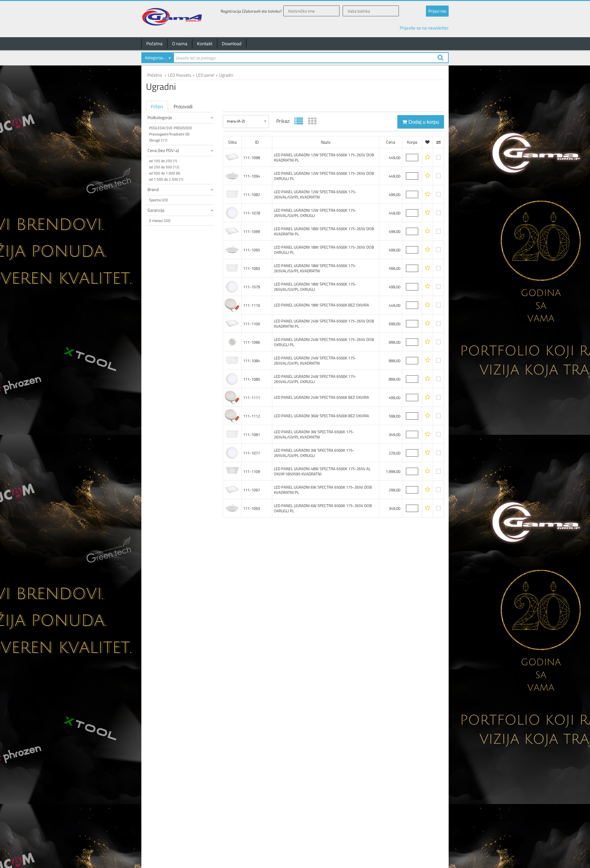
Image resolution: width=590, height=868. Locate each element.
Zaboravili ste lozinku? (263, 11)
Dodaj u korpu (423, 121)
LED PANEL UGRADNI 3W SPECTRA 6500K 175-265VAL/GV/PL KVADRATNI (314, 434)
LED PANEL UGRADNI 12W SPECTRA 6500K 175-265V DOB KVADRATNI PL (324, 157)
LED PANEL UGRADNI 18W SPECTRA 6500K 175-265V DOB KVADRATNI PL (324, 231)
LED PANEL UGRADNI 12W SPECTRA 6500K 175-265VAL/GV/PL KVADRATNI (315, 194)
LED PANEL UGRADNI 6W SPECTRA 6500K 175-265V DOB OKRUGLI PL (323, 508)
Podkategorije (160, 117)
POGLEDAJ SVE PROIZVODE (170, 128)
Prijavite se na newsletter (424, 27)
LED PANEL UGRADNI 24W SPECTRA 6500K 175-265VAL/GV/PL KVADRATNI (315, 360)
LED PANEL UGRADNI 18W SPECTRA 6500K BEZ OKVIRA (321, 305)
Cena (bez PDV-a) (163, 150)
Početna (154, 43)
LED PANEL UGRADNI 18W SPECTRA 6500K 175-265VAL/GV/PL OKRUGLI (315, 286)
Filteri (157, 106)
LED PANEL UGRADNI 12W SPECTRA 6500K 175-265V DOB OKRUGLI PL (324, 176)
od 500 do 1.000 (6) (164, 173)
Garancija (156, 210)
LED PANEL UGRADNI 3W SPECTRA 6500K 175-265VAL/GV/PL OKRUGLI (314, 452)
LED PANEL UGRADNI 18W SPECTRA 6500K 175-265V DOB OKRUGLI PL (324, 249)
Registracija (231, 11)
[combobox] (157, 58)
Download (232, 43)
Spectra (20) (158, 200)
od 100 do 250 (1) (163, 161)
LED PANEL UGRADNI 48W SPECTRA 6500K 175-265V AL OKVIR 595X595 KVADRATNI (322, 471)
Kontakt (204, 43)
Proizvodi (183, 106)
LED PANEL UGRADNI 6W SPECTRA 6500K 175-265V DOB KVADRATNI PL (323, 489)
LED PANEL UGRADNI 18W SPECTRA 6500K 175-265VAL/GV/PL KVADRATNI (315, 268)
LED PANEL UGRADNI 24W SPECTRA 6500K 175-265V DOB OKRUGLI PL (324, 342)
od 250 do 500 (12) (164, 167)
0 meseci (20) (159, 220)
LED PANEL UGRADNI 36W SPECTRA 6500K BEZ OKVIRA (321, 416)
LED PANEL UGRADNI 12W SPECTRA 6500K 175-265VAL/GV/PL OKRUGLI (315, 212)
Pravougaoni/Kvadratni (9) (169, 134)
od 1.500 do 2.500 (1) (166, 179)
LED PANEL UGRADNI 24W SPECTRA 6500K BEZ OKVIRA (321, 397)
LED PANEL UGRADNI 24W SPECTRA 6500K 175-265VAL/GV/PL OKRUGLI (315, 379)
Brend (153, 189)
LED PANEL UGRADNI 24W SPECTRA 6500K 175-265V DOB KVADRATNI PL (324, 323)
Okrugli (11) (158, 140)
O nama (179, 43)
